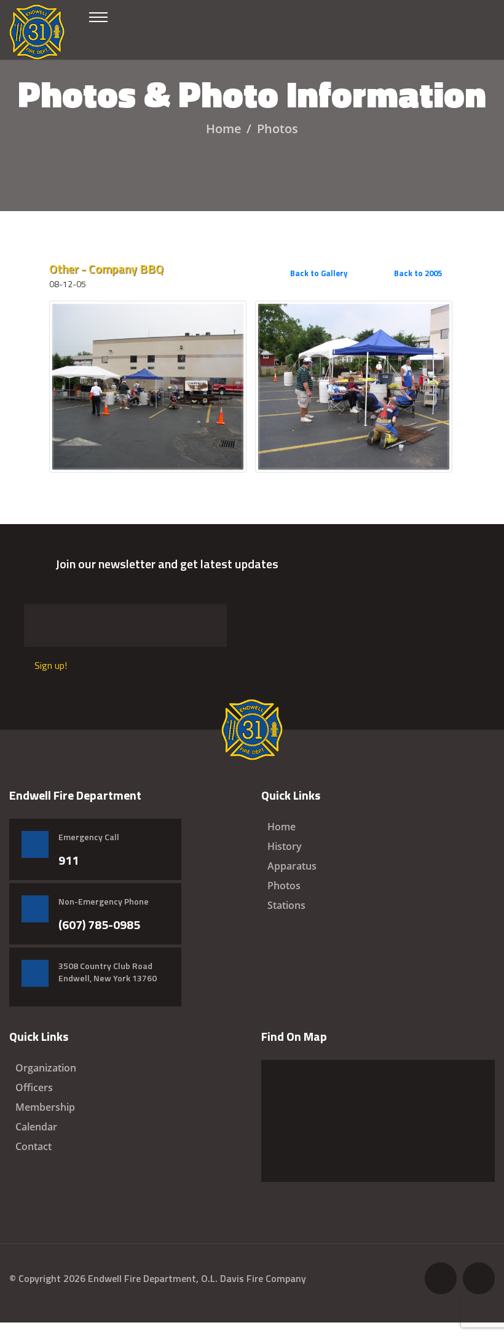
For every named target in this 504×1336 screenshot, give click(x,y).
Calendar (36, 1126)
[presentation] (435, 285)
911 (68, 860)
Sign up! (50, 665)
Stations (286, 905)
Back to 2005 (417, 273)
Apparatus (292, 866)
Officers (34, 1087)
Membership (45, 1107)
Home (224, 128)
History (284, 846)
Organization (45, 1068)
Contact (33, 1146)
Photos (284, 885)
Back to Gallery (318, 273)
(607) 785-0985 (99, 924)
